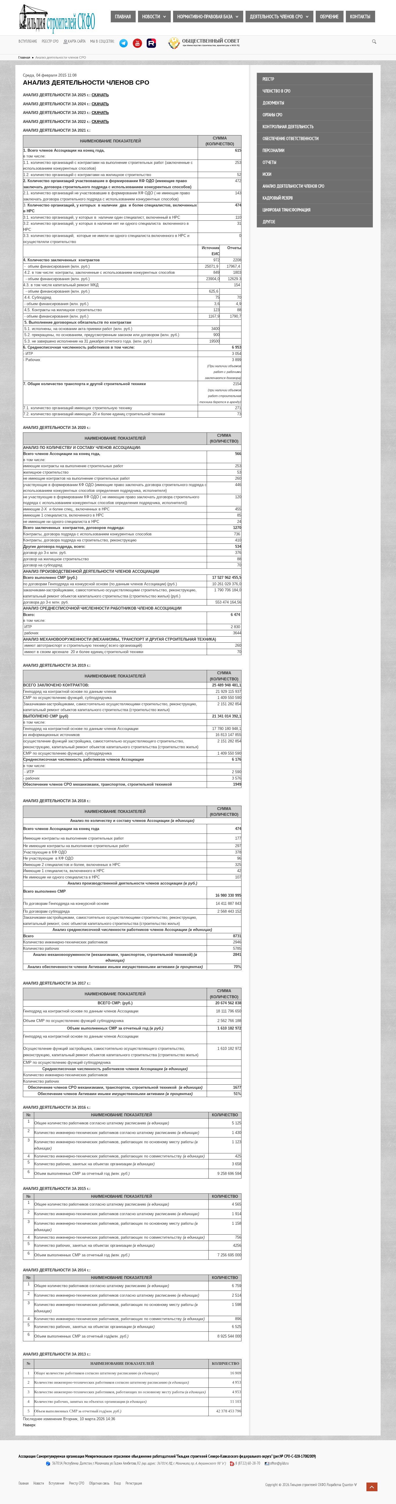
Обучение (329, 16)
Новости (151, 16)
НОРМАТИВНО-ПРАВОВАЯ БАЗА (204, 16)
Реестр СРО (50, 41)
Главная (123, 16)
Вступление (28, 41)
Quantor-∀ (349, 1484)
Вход (117, 1483)
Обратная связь (99, 1483)
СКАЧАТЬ (100, 95)
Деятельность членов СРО (276, 16)
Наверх (29, 1425)
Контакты (360, 16)
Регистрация (134, 1483)
